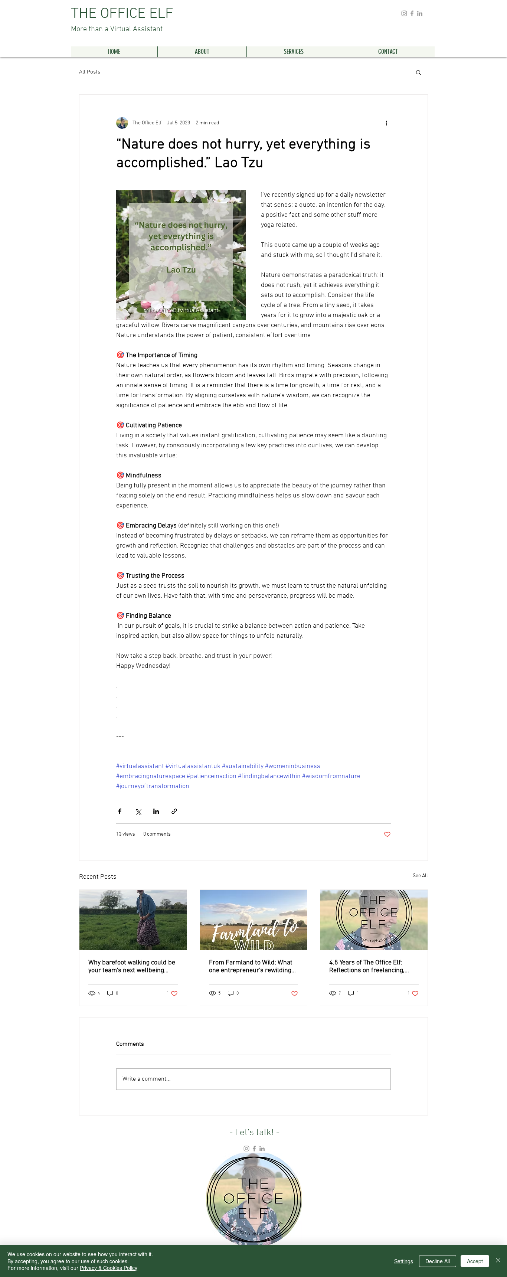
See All (420, 876)
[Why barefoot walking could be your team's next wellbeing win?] (133, 920)
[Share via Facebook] (119, 811)
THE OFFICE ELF (122, 19)
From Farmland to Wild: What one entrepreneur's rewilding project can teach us (250, 966)
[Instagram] (404, 13)
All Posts (89, 72)
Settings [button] (403, 1261)
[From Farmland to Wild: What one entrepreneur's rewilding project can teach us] (253, 920)
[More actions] (386, 122)
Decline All (437, 1261)
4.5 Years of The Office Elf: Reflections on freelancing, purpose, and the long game (368, 966)
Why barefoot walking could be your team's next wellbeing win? (131, 966)
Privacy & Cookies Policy (108, 1267)
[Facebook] (412, 13)
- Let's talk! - (254, 1133)
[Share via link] (174, 811)
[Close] (498, 1261)
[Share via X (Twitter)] (137, 811)
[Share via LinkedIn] (156, 811)
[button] (418, 72)
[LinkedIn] (419, 13)
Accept (475, 1261)
